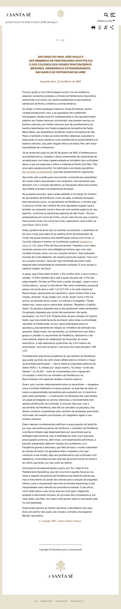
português (104, 22)
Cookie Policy (61, 601)
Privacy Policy (77, 601)
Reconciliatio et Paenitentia (37, 171)
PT (62, 40)
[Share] (112, 27)
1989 (44, 22)
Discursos (33, 22)
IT (58, 40)
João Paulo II (15, 22)
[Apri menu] (112, 14)
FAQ (36, 601)
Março (52, 22)
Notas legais (46, 601)
